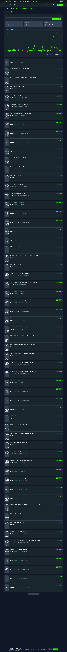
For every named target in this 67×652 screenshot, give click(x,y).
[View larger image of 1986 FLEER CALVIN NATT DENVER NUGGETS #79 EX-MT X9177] (7, 561)
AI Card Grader (27, 1)
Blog (23, 1)
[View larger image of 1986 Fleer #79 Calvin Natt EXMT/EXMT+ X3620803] (7, 427)
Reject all (50, 649)
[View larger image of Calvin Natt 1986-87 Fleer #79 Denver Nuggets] (7, 480)
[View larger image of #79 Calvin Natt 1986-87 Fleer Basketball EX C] (7, 294)
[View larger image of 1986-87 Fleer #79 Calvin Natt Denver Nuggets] (7, 302)
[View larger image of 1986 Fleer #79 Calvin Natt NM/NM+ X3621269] (7, 534)
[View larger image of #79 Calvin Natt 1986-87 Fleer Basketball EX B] (7, 205)
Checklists (14, 1)
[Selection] (57, 32)
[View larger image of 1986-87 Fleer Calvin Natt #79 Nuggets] (7, 89)
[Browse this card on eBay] (9, 59)
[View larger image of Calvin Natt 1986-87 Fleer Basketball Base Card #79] (7, 71)
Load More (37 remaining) (33, 594)
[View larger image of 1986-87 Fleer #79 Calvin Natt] (7, 418)
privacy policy (20, 650)
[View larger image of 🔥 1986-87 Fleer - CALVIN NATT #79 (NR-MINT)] (7, 320)
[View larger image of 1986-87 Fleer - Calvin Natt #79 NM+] (7, 187)
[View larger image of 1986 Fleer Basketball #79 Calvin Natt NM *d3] (7, 240)
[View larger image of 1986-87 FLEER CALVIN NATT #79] (7, 391)
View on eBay (58, 60)
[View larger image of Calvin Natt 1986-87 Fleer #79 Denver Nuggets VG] (7, 107)
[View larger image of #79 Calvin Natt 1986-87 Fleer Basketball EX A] (7, 160)
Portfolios (34, 1)
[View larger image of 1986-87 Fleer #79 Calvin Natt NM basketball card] (7, 151)
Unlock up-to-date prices (56, 18)
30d (7, 29)
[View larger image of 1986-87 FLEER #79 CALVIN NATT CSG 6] (7, 311)
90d (9, 29)
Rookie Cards (19, 1)
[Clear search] (45, 4)
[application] (33, 42)
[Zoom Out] (55, 32)
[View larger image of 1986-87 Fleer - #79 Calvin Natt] (7, 178)
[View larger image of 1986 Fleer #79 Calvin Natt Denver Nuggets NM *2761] (7, 552)
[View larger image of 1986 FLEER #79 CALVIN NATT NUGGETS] (7, 196)
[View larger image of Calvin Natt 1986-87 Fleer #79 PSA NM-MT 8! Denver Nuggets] (7, 329)
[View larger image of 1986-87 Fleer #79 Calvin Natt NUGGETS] (7, 516)
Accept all (55, 649)
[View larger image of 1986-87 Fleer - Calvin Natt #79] (7, 62)
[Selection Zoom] (56, 32)
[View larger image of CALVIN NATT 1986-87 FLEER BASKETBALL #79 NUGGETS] (7, 276)
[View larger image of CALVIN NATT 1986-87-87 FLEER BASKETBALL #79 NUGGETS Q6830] (7, 356)
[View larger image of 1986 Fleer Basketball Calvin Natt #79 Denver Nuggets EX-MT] (7, 463)
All (14, 29)
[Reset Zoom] (60, 32)
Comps (10, 1)
